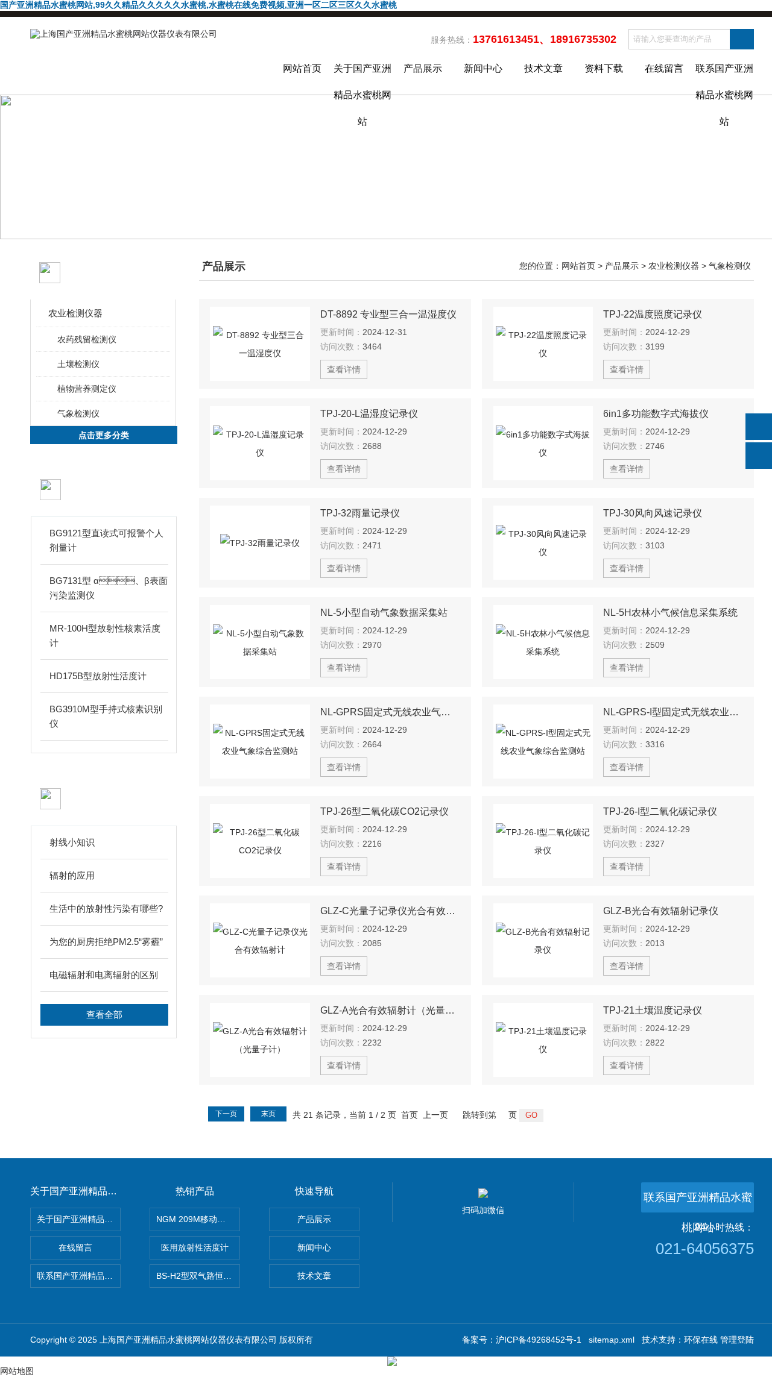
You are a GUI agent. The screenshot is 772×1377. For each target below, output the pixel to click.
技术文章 (543, 68)
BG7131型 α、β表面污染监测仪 (108, 588)
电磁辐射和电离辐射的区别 (103, 975)
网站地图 (17, 1371)
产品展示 (422, 68)
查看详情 (344, 369)
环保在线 (701, 1339)
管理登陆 (737, 1339)
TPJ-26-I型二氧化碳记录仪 (660, 811)
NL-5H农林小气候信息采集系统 (670, 612)
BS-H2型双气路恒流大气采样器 (198, 1276)
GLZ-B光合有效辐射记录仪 (660, 911)
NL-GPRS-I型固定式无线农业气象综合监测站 (673, 712)
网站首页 (302, 68)
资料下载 (603, 68)
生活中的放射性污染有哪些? (106, 908)
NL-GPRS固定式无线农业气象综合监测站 (390, 712)
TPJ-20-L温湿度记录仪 (369, 414)
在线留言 (664, 68)
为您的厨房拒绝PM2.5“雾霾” (106, 941)
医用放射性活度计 (195, 1247)
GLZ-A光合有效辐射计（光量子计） (390, 1010)
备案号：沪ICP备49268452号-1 (521, 1339)
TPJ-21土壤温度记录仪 (652, 1010)
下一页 (226, 1113)
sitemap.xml (611, 1339)
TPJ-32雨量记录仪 (360, 513)
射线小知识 (72, 842)
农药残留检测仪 (86, 339)
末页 (268, 1113)
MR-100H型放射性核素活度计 (104, 635)
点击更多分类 (103, 435)
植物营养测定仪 (86, 389)
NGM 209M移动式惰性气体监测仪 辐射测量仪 (198, 1219)
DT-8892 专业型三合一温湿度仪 (388, 314)
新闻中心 (483, 68)
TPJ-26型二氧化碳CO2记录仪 (384, 811)
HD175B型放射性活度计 (98, 676)
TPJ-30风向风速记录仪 (652, 513)
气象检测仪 (78, 413)
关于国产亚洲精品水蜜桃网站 (362, 79)
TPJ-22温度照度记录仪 (652, 314)
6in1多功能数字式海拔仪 (656, 414)
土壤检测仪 (78, 364)
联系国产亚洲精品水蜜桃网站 (724, 79)
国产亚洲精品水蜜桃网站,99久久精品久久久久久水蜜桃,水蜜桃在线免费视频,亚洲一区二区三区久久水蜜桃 (198, 5)
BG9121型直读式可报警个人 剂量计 (106, 540)
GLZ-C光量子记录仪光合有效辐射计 (390, 911)
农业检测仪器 (75, 313)
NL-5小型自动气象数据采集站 (384, 612)
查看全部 (104, 1014)
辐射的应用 (72, 875)
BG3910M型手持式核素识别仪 (105, 716)
